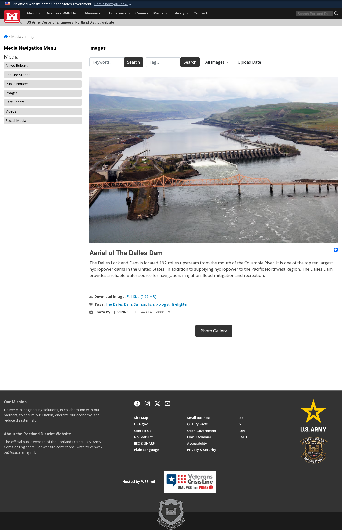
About (32, 13)
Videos (11, 111)
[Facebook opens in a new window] (137, 403)
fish (151, 304)
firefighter (180, 304)
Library (179, 13)
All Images (215, 62)
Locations (118, 13)
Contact (201, 13)
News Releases (18, 65)
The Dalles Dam (119, 304)
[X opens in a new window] (157, 403)
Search (133, 62)
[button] (113, 4)
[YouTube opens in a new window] (167, 403)
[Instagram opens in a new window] (147, 403)
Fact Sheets (15, 102)
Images (12, 93)
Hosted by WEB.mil (138, 481)
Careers (141, 13)
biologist (163, 304)
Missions (93, 13)
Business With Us (61, 13)
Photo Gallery (214, 331)
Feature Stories (18, 74)
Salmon (140, 304)
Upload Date (250, 62)
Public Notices (17, 83)
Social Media (16, 120)
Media (159, 13)
